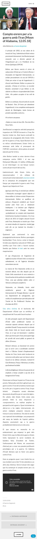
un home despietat (19, 46)
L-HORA (18, 534)
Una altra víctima (10, 309)
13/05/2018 (6, 500)
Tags (33, 536)
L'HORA (6, 3)
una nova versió (28, 178)
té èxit (20, 248)
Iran (5, 506)
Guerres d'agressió (9, 503)
